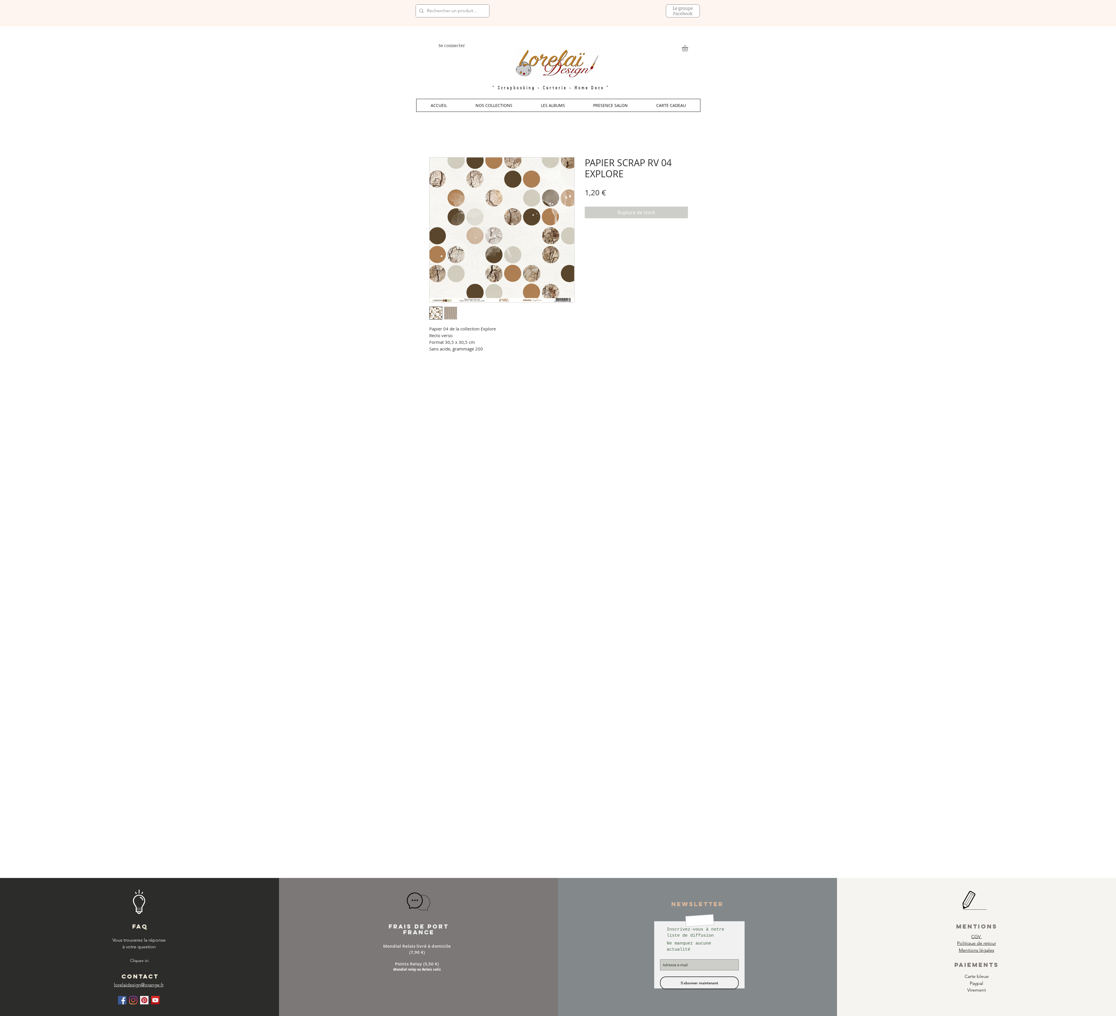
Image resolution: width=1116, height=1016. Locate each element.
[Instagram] (133, 1000)
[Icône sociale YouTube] (155, 1000)
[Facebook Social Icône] (122, 1000)
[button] (494, 105)
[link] (688, 48)
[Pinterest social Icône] (144, 1000)
